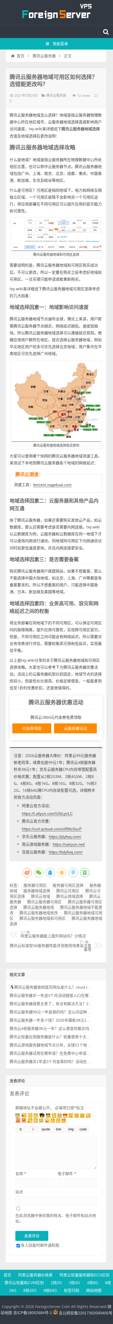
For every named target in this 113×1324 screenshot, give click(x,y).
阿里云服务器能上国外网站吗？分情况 (53, 934)
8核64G (50, 1290)
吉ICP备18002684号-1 (32, 1313)
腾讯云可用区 (67, 891)
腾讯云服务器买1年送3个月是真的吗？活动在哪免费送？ (51, 1061)
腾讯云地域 (40, 896)
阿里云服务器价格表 (35, 1275)
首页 (20, 56)
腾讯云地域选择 (69, 896)
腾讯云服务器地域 (38, 907)
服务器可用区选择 (68, 885)
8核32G (30, 1290)
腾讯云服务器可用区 (44, 902)
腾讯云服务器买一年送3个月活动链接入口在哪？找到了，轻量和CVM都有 (51, 995)
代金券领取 (31, 728)
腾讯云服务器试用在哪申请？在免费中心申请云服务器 (51, 1053)
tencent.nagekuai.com (52, 484)
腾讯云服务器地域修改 (38, 913)
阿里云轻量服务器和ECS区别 (84, 1275)
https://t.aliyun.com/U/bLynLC (47, 813)
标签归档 (71, 1290)
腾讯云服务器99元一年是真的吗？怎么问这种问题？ (51, 1012)
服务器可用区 (35, 885)
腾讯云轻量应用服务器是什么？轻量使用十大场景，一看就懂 (51, 1037)
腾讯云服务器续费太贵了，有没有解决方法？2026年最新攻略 (51, 1004)
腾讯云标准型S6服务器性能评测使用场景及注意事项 (50, 946)
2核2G (56, 1282)
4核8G (92, 1282)
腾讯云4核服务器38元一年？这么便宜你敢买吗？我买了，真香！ (51, 1028)
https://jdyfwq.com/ (65, 836)
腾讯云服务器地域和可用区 (42, 918)
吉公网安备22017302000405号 (85, 1313)
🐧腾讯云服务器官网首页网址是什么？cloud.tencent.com (51, 987)
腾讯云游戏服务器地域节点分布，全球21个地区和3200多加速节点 (51, 1045)
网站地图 (93, 1290)
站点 (19, 1191)
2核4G (74, 1282)
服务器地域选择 (36, 891)
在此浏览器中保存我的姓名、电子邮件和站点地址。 (55, 1218)
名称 (20, 1173)
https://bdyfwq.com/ (66, 852)
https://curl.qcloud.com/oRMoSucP (52, 829)
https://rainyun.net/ (69, 844)
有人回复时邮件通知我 (40, 1245)
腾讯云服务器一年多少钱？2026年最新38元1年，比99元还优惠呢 (51, 1020)
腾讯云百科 (56, 12)
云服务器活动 (75, 728)
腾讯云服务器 (44, 56)
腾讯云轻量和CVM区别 (24, 1282)
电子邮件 (67, 1173)
